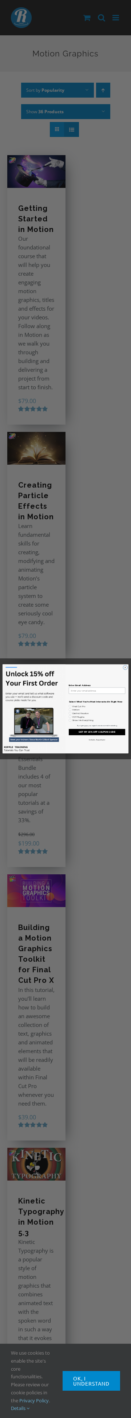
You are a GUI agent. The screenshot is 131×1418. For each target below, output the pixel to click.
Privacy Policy (34, 1400)
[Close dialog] (125, 667)
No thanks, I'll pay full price (97, 739)
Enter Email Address (80, 686)
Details (19, 1408)
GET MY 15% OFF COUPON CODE (97, 732)
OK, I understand (91, 1381)
